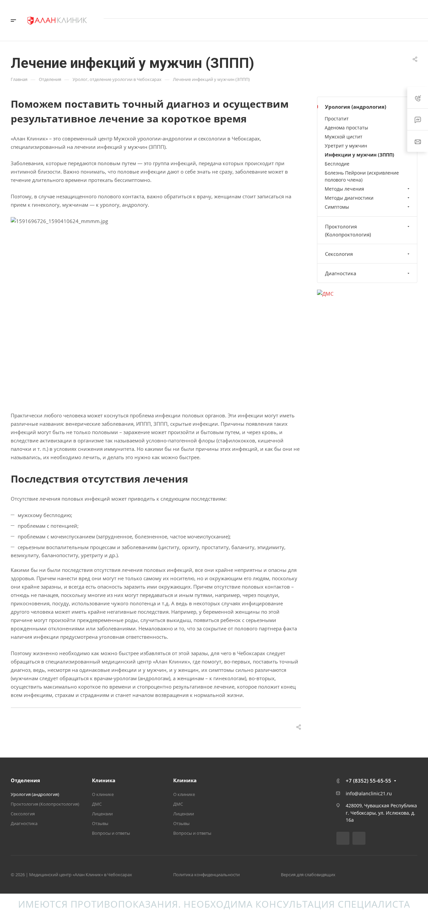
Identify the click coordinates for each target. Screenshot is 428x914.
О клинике (103, 794)
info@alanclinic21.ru (369, 793)
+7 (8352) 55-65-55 (348, 9)
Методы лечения (344, 189)
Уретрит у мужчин (346, 145)
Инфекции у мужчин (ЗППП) (359, 154)
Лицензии (102, 814)
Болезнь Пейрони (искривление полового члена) (362, 176)
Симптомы (337, 207)
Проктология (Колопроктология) (348, 230)
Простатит (337, 118)
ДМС (97, 804)
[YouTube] (342, 838)
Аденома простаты (346, 127)
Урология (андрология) (355, 106)
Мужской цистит (343, 136)
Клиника (103, 780)
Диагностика (340, 273)
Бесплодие (337, 164)
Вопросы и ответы (111, 833)
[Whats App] (358, 838)
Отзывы (100, 823)
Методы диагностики (349, 198)
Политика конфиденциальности (206, 875)
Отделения (25, 780)
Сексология (339, 253)
